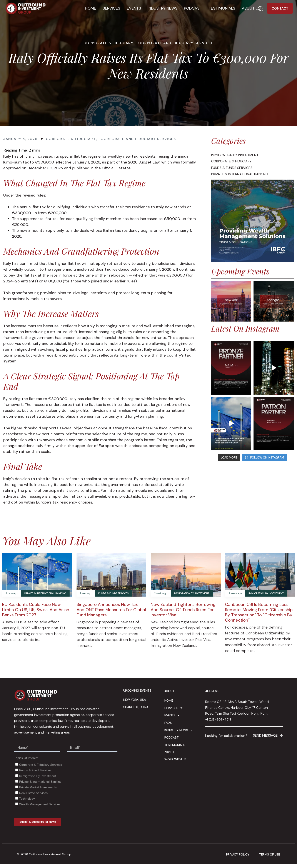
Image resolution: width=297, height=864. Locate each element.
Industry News (162, 8)
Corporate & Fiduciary (108, 43)
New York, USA (134, 700)
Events (134, 8)
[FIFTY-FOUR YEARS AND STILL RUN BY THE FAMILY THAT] (231, 368)
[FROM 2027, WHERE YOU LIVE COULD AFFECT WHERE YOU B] (231, 423)
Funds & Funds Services (113, 593)
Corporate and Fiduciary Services (176, 43)
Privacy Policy (237, 854)
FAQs (168, 723)
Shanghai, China (135, 707)
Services (111, 8)
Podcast (193, 8)
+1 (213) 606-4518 (218, 719)
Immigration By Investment (191, 593)
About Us (251, 8)
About (169, 752)
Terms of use (269, 854)
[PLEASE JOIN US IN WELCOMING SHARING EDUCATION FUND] (274, 423)
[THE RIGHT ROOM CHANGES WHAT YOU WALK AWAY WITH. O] (274, 368)
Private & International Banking (45, 593)
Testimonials (222, 8)
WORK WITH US (175, 759)
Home (90, 8)
